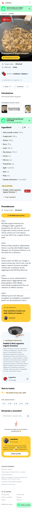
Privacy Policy (5, 494)
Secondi (11, 13)
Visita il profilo (16, 454)
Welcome (19, 500)
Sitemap (19, 497)
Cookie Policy (20, 494)
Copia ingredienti (10, 197)
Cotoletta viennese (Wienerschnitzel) (11, 481)
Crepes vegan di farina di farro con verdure (13, 472)
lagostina (24, 74)
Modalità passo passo (11, 58)
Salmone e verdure (6, 469)
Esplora (3, 500)
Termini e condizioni (6, 497)
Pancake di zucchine (7, 474)
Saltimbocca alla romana (8, 484)
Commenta (20, 86)
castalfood (16, 74)
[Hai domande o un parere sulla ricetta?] (14, 416)
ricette (3, 13)
